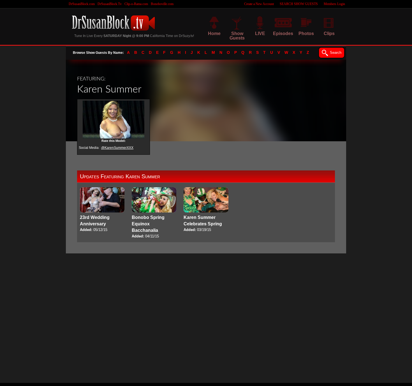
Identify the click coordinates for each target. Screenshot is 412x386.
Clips (329, 33)
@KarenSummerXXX (117, 148)
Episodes (283, 33)
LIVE (260, 33)
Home (214, 33)
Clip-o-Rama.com (136, 4)
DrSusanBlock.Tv (110, 4)
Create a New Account (259, 4)
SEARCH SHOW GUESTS (299, 4)
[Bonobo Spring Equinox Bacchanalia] (154, 213)
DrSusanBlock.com (82, 4)
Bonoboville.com (162, 4)
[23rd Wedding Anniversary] (102, 209)
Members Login (334, 4)
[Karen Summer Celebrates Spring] (206, 209)
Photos (306, 33)
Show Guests (237, 35)
